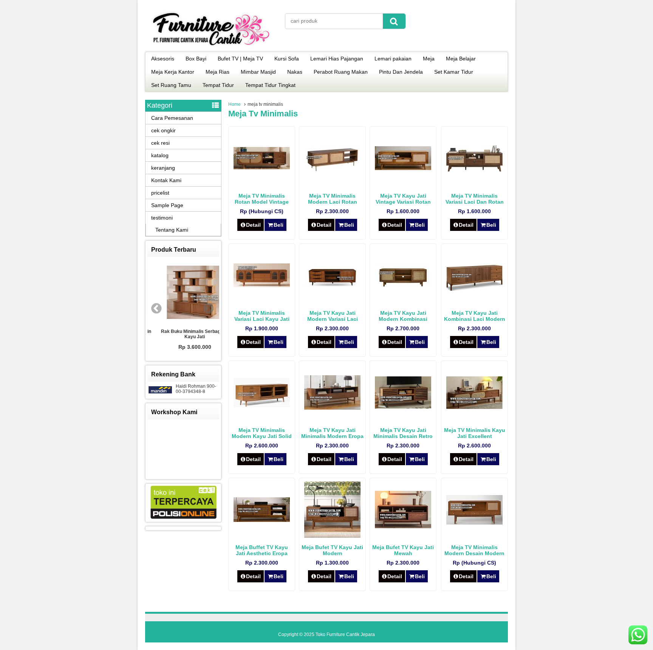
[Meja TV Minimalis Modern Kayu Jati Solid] (262, 405)
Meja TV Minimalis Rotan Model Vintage (262, 199)
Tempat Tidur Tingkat (270, 85)
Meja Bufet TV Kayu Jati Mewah (403, 550)
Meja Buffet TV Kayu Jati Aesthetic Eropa (261, 550)
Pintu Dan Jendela (401, 72)
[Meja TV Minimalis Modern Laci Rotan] (332, 170)
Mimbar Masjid (258, 72)
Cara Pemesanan (172, 118)
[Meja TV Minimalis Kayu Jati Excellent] (474, 407)
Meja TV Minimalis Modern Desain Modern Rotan (474, 553)
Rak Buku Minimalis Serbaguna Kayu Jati (183, 334)
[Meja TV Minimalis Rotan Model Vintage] (262, 167)
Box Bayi (196, 59)
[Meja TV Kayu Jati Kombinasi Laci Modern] (474, 289)
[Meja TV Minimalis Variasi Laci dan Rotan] (474, 170)
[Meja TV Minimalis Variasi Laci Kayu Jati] (262, 285)
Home (234, 104)
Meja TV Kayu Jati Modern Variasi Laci (332, 316)
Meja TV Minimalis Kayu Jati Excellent (474, 433)
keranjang (163, 168)
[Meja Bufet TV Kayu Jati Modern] (332, 536)
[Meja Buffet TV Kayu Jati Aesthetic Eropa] (262, 520)
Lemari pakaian (393, 59)
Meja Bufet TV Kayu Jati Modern (332, 550)
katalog (160, 155)
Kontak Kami (166, 180)
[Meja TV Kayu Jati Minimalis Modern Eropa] (332, 408)
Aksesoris (162, 59)
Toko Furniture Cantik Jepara (345, 634)
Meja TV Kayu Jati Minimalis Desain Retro (403, 433)
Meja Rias (217, 72)
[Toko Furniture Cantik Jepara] (211, 47)
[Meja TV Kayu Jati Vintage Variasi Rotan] (403, 168)
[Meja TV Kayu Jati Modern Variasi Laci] (332, 284)
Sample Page (167, 205)
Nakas (294, 72)
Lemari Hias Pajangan (336, 59)
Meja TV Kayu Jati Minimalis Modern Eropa (332, 433)
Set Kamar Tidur (453, 72)
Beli (278, 225)
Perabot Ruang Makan (341, 72)
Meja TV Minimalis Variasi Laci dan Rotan (475, 199)
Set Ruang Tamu (171, 85)
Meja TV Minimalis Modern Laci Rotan (332, 199)
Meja (429, 59)
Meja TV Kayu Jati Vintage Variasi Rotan (403, 199)
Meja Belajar (461, 59)
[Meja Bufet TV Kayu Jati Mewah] (403, 526)
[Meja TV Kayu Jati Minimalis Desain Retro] (403, 407)
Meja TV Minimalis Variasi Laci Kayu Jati (261, 316)
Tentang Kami (171, 230)
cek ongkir (163, 130)
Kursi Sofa (286, 59)
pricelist (160, 193)
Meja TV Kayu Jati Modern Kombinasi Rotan (403, 319)
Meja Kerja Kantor (172, 72)
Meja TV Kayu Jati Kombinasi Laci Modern (474, 316)
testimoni (162, 218)
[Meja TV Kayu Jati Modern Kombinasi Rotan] (403, 285)
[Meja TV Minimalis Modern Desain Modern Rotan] (474, 523)
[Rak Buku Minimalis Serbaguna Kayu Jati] (183, 293)
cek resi (160, 143)
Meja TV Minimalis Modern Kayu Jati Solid (262, 433)
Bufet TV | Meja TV (240, 59)
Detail (253, 225)
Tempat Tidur (218, 85)
